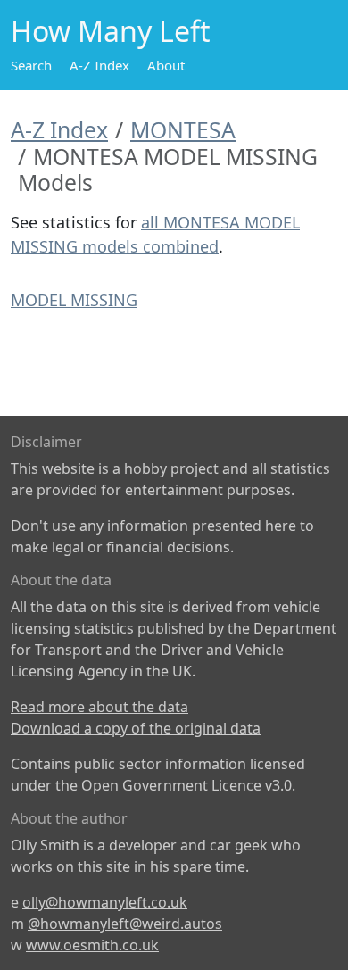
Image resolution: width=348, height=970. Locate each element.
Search (31, 65)
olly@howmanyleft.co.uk (104, 902)
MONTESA (183, 130)
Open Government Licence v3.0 (186, 785)
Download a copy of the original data (136, 728)
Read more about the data (99, 707)
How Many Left (111, 31)
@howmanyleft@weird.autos (125, 923)
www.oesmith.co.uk (92, 945)
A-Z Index (99, 65)
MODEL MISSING (74, 300)
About (166, 65)
